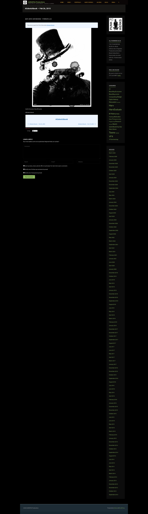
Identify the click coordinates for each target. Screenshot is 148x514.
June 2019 (112, 280)
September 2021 (113, 244)
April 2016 (112, 396)
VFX (27, 19)
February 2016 (113, 399)
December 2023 (113, 206)
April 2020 (112, 265)
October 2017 (112, 336)
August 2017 (112, 343)
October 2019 (112, 276)
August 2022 (112, 234)
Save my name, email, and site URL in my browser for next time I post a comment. (46, 166)
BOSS (117, 94)
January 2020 (112, 269)
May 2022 (111, 237)
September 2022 (113, 230)
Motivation (117, 117)
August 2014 (112, 456)
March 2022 (112, 241)
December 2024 (113, 181)
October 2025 (112, 170)
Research (118, 121)
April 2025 (112, 174)
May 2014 (111, 466)
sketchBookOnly (37, 19)
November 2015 (113, 410)
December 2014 (113, 442)
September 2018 (113, 301)
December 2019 (113, 273)
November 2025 (113, 167)
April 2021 (112, 248)
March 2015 (112, 431)
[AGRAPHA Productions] (25, 2)
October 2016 (112, 375)
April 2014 (112, 470)
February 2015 (113, 435)
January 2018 (112, 325)
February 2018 (113, 322)
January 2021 (112, 258)
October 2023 (112, 209)
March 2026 (112, 153)
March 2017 (112, 361)
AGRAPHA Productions (36, 2)
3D (110, 89)
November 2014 (113, 445)
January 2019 (112, 290)
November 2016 (113, 371)
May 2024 (111, 195)
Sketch (30, 19)
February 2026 (113, 156)
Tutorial (117, 133)
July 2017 (111, 347)
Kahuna (115, 508)
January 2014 (112, 480)
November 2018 (113, 297)
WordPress (122, 508)
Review (110, 124)
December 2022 (113, 223)
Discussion (112, 102)
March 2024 (112, 199)
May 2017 (111, 354)
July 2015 (111, 417)
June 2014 (112, 463)
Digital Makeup (113, 99)
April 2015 (112, 428)
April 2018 (112, 315)
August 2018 (112, 304)
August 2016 (112, 382)
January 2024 (112, 202)
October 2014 (112, 449)
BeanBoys (112, 94)
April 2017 (112, 357)
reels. (119, 75)
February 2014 (113, 477)
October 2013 (112, 491)
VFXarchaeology (113, 139)
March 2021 (112, 251)
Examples (118, 102)
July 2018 (111, 308)
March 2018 (112, 318)
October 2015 (112, 413)
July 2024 (111, 192)
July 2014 (111, 459)
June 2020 (112, 262)
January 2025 (112, 177)
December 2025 (113, 163)
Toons (112, 132)
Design (119, 97)
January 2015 (112, 438)
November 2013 (113, 487)
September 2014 (113, 452)
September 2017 (113, 339)
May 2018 (111, 311)
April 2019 (112, 287)
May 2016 (111, 392)
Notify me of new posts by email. (33, 173)
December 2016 (113, 368)
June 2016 (112, 389)
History (113, 113)
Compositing (113, 97)
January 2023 (112, 220)
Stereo (114, 129)
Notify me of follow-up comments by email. (36, 169)
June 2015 (112, 421)
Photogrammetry (116, 119)
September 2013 (113, 494)
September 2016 (113, 378)
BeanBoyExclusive (115, 91)
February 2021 (113, 255)
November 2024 (113, 184)
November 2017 (113, 332)
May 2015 (111, 424)
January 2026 (112, 160)
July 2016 (111, 385)
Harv (111, 105)
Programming (112, 121)
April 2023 (112, 216)
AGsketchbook (50, 25)
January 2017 (112, 364)
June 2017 (112, 350)
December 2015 (113, 406)
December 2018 (113, 294)
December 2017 (113, 329)
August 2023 (112, 213)
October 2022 (112, 227)
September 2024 (113, 188)
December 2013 (113, 484)
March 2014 (112, 473)
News (110, 119)
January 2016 (112, 403)
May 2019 (111, 283)
